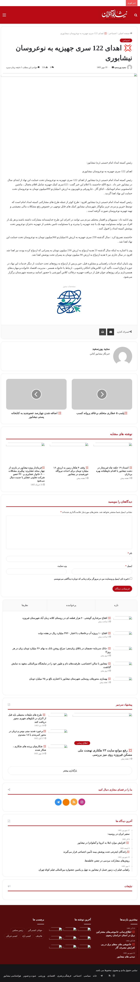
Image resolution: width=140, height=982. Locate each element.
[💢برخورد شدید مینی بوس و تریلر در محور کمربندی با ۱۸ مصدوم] (58, 735)
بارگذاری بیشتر (70, 770)
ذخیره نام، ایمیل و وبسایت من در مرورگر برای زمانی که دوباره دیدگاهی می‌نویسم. (91, 579)
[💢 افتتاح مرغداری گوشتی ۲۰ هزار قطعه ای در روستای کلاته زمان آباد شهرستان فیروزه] (122, 622)
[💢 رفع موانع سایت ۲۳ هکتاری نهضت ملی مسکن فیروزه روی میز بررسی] (70, 948)
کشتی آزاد (26, 936)
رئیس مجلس (17, 930)
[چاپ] (102, 332)
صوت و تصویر (29, 975)
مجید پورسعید (120, 67)
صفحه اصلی (124, 33)
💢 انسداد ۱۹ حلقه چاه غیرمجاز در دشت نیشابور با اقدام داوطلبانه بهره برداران (114, 470)
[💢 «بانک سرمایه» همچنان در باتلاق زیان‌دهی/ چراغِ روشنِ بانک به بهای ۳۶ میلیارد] (122, 653)
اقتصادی (51, 975)
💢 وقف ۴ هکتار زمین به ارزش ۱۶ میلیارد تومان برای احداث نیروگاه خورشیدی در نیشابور (70, 470)
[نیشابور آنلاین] (115, 15)
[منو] (4, 16)
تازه (116, 605)
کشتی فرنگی (11, 936)
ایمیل (128, 566)
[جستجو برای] (135, 16)
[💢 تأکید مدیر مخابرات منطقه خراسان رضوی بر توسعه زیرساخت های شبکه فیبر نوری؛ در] (55, 939)
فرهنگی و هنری (64, 975)
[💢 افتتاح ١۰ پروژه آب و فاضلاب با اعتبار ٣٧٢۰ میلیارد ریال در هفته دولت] (122, 637)
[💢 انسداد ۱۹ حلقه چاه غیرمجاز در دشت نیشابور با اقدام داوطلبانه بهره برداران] (113, 453)
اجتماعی (113, 33)
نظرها (25, 605)
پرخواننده (71, 605)
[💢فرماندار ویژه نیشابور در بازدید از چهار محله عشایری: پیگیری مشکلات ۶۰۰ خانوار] (25, 453)
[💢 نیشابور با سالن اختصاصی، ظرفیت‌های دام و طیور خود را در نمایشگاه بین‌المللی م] (122, 668)
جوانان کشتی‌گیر (35, 930)
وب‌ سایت (62, 566)
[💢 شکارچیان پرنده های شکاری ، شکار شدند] (58, 751)
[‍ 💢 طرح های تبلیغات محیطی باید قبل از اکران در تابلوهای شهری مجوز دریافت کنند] (58, 719)
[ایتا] (66, 802)
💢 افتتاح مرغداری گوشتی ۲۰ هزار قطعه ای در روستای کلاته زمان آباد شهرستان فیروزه (67, 618)
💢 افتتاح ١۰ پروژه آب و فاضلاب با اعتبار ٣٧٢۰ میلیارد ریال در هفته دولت (74, 633)
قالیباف (39, 936)
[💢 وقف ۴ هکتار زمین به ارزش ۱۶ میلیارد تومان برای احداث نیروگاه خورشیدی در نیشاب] (69, 453)
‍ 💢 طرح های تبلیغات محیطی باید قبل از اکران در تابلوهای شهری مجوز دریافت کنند (27, 718)
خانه (95, 975)
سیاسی (87, 975)
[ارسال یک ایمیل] (113, 67)
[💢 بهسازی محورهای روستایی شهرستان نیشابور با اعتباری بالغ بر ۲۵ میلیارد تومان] (122, 683)
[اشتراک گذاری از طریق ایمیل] (110, 332)
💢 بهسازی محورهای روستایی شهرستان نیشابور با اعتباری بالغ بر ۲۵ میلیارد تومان (70, 679)
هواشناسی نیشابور (12, 975)
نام (130, 553)
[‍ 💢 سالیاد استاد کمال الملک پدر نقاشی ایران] (84, 948)
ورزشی (41, 975)
